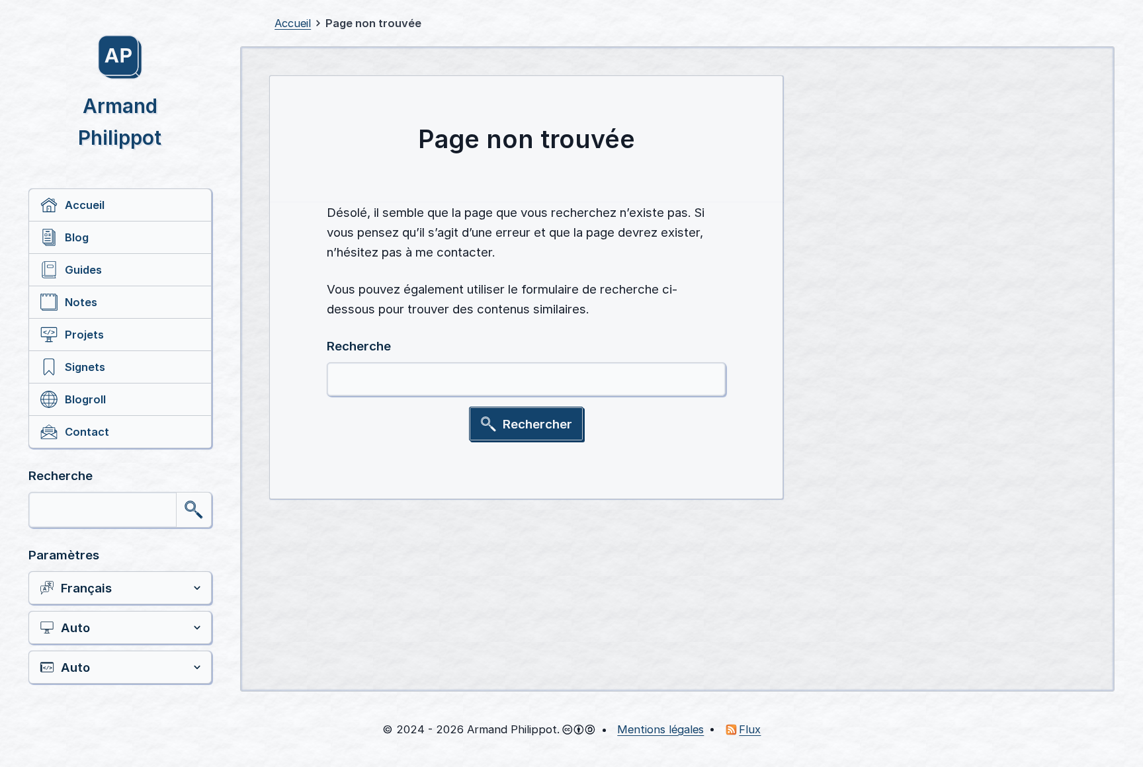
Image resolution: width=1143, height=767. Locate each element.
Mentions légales (660, 729)
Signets (85, 367)
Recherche (60, 475)
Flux (750, 729)
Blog (77, 237)
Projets (84, 334)
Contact (87, 431)
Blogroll (85, 399)
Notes (81, 302)
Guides (83, 269)
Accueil (85, 205)
